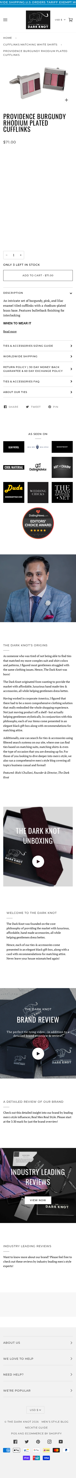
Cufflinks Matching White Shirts (30, 44)
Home (7, 37)
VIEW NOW (38, 1200)
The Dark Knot (19, 1421)
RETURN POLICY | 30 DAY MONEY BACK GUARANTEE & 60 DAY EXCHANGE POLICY (33, 369)
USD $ (58, 19)
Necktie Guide (36, 1427)
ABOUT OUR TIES (15, 392)
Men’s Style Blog (55, 1421)
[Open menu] (9, 20)
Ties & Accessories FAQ (21, 381)
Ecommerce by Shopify (43, 1433)
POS (14, 1433)
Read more (10, 331)
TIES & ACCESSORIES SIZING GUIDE (28, 345)
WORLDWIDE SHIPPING (20, 356)
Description (13, 292)
